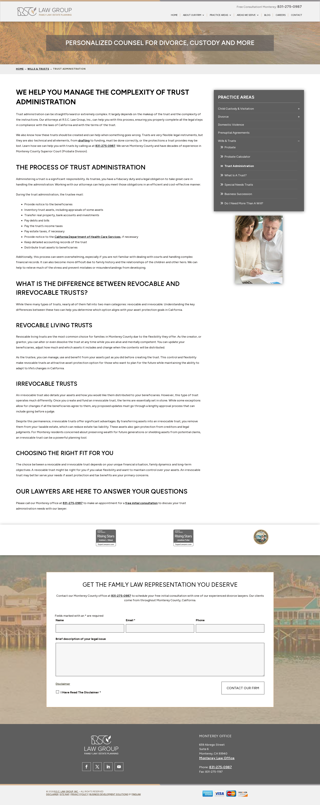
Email (130, 620)
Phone (200, 620)
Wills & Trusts (227, 140)
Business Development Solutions (109, 794)
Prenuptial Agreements (234, 132)
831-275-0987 (289, 6)
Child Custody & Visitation (236, 108)
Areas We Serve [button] (246, 15)
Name (60, 620)
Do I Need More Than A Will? (243, 203)
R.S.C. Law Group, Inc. (66, 791)
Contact (296, 15)
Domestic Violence (231, 124)
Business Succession (238, 194)
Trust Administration (239, 166)
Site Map (64, 794)
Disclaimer (63, 684)
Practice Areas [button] (219, 15)
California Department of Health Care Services (87, 237)
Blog (267, 15)
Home (174, 15)
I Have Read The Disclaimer (81, 692)
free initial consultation (141, 503)
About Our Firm (192, 15)
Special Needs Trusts (238, 184)
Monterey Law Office (217, 758)
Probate (230, 147)
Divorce (223, 116)
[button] (306, 796)
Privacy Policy (79, 794)
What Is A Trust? (235, 175)
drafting (84, 140)
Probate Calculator (237, 156)
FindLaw (136, 794)
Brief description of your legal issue (81, 639)
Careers (281, 15)
